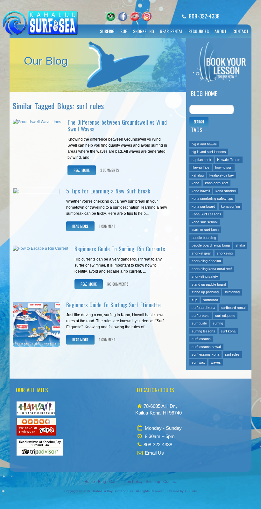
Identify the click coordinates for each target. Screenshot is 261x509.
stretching (232, 292)
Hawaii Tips (200, 167)
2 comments (109, 170)
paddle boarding (204, 238)
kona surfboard (203, 206)
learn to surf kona (205, 230)
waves (216, 362)
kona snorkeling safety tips (212, 198)
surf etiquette (225, 315)
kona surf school (204, 222)
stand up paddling (205, 292)
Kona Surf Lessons (206, 214)
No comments (117, 284)
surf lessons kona (205, 354)
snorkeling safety (205, 276)
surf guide (199, 323)
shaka (240, 245)
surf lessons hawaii (206, 347)
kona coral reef (216, 183)
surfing (218, 323)
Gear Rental (171, 31)
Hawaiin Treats (228, 160)
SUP (123, 31)
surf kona (228, 331)
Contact (240, 31)
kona (195, 183)
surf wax (198, 362)
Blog (102, 481)
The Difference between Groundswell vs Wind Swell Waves (117, 125)
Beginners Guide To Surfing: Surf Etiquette (113, 305)
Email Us (154, 453)
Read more (82, 170)
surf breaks (200, 315)
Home (89, 481)
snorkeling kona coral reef (212, 269)
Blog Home (204, 93)
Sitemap (153, 481)
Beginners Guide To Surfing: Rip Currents (119, 249)
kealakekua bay (221, 175)
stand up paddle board (209, 284)
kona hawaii (201, 191)
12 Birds (191, 491)
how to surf (223, 167)
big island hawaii (204, 144)
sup (194, 300)
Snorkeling (143, 31)
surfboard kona (203, 308)
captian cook (201, 160)
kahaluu (198, 175)
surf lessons (201, 339)
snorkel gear (201, 253)
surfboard (210, 300)
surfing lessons (203, 331)
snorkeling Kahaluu (206, 261)
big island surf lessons (209, 152)
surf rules (232, 354)
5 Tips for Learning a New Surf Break (108, 191)
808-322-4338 (204, 16)
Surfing (107, 31)
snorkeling (225, 253)
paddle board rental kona (211, 245)
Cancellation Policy (126, 481)
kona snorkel (225, 191)
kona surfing (230, 206)
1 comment (107, 226)
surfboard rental (233, 308)
